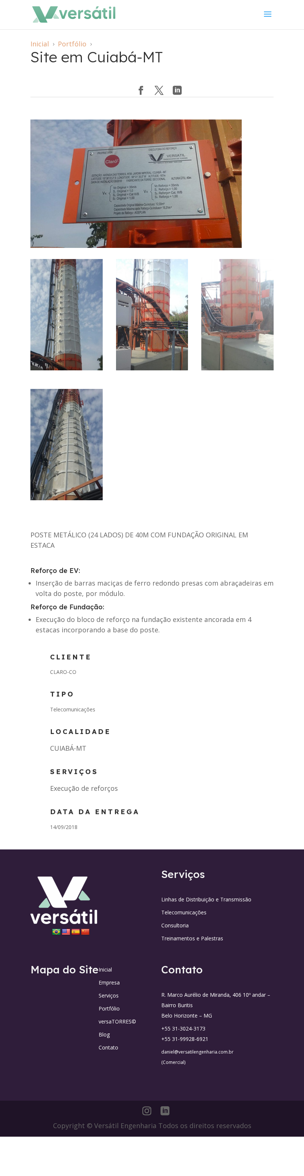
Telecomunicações (183, 912)
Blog (104, 1034)
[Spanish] (75, 932)
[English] (66, 932)
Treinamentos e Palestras (192, 938)
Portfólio (109, 1008)
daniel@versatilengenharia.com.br (197, 1052)
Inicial (105, 969)
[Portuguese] (56, 932)
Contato (108, 1047)
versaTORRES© (117, 1021)
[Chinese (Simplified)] (85, 932)
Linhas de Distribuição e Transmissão (206, 899)
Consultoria (175, 925)
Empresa (109, 982)
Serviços (109, 995)
